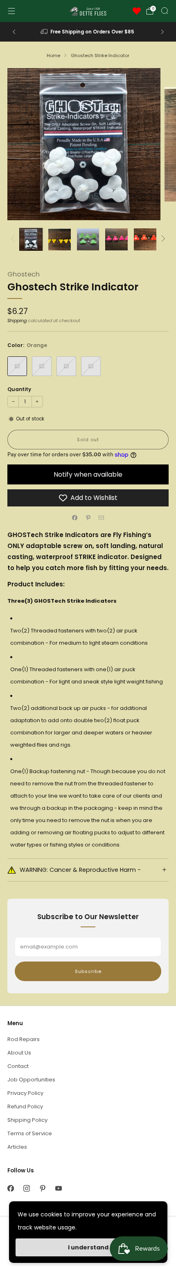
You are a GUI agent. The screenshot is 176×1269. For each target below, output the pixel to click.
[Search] (164, 11)
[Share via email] (101, 518)
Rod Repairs (23, 1039)
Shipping (17, 320)
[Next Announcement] (162, 32)
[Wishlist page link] (137, 11)
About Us (19, 1053)
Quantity (19, 389)
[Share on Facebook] (75, 518)
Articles (17, 1147)
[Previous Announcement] (14, 32)
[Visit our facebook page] (10, 1188)
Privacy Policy (25, 1093)
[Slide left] (14, 239)
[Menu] (11, 11)
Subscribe (88, 971)
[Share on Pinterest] (88, 518)
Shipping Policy (27, 1120)
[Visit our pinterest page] (42, 1188)
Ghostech (23, 274)
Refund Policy (25, 1106)
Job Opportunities (31, 1079)
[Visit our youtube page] (58, 1188)
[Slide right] (162, 239)
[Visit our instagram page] (26, 1188)
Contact (18, 1066)
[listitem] (88, 32)
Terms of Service (29, 1133)
